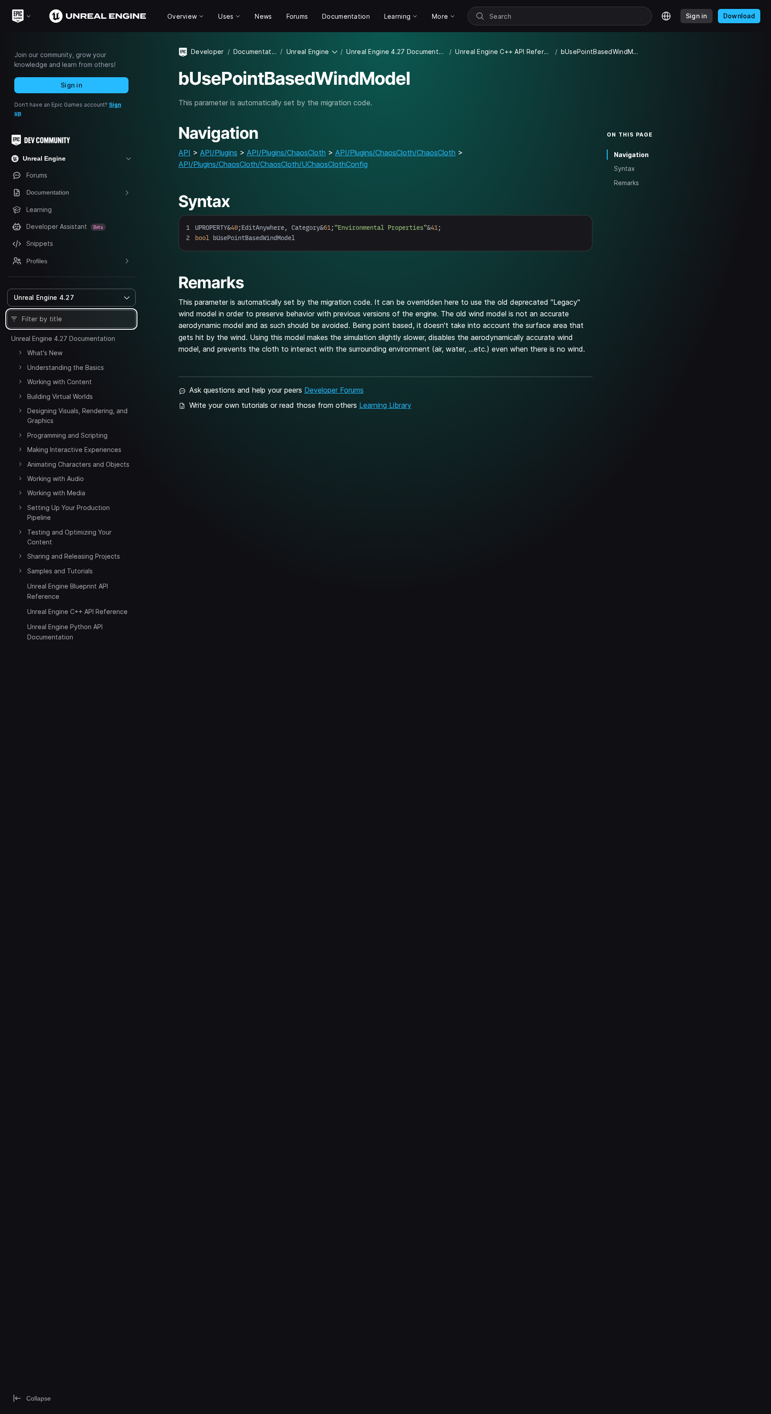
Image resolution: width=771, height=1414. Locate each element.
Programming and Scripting (67, 435)
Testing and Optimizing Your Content (69, 537)
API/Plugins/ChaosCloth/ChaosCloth (395, 152)
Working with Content (59, 382)
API (184, 152)
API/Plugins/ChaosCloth (286, 152)
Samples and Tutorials (60, 571)
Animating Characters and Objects (78, 464)
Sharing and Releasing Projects (73, 556)
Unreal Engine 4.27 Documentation (63, 338)
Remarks (626, 183)
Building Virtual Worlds (60, 396)
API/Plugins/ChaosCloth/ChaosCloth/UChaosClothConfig (273, 164)
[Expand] (20, 352)
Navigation (631, 154)
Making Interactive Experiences (74, 449)
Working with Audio (55, 478)
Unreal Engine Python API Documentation (65, 631)
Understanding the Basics (65, 367)
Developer (207, 51)
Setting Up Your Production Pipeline (68, 512)
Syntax (624, 168)
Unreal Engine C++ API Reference (77, 611)
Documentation (255, 51)
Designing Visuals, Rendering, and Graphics (77, 415)
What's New (44, 353)
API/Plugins (218, 152)
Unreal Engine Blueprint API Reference (67, 591)
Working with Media (56, 493)
